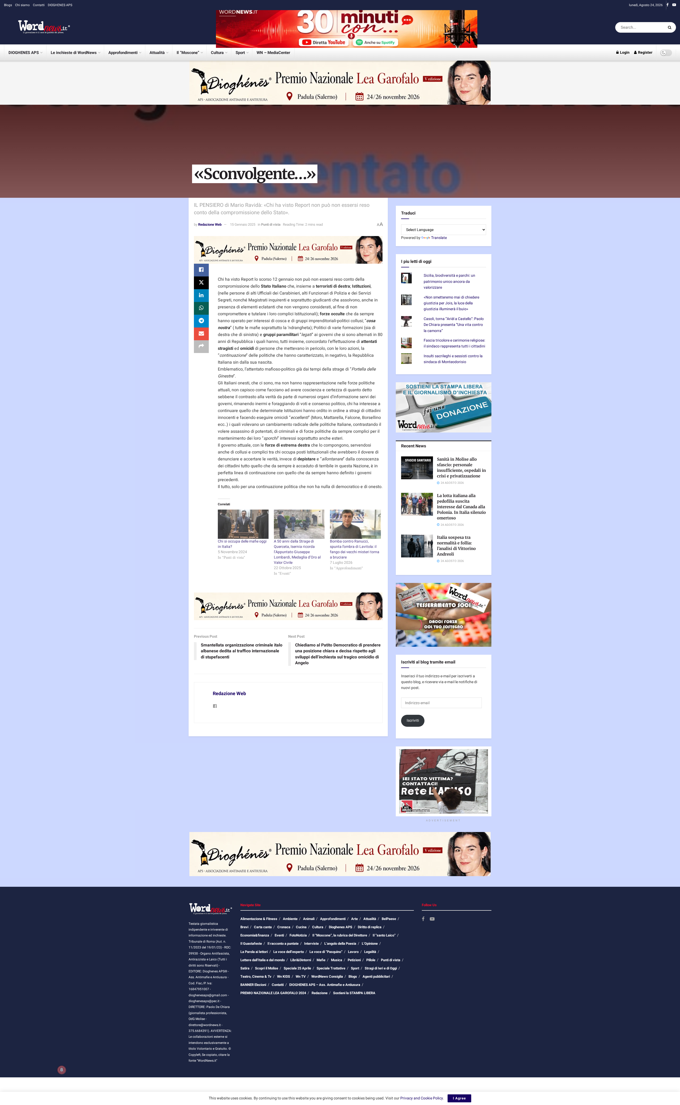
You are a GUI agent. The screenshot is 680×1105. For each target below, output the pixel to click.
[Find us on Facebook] (667, 5)
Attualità (157, 53)
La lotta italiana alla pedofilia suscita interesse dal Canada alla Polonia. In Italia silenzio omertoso (461, 506)
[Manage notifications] (61, 1070)
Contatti (39, 5)
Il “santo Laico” (384, 935)
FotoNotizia (298, 935)
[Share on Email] (201, 333)
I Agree (459, 1098)
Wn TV (301, 976)
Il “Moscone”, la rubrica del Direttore (339, 935)
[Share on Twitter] (201, 282)
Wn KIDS (283, 976)
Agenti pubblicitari (376, 976)
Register (644, 52)
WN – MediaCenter (273, 53)
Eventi (279, 935)
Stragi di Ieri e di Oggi (381, 968)
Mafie (321, 960)
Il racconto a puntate (283, 943)
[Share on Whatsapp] (201, 308)
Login (624, 52)
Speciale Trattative (331, 968)
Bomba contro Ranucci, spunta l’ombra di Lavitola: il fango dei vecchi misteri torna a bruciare (354, 549)
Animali (308, 918)
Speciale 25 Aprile (297, 968)
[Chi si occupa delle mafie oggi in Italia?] (243, 524)
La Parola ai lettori (254, 951)
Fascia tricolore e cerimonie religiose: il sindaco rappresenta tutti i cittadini (454, 343)
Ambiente (290, 918)
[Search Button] (670, 27)
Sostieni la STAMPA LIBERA (354, 992)
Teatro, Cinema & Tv (255, 976)
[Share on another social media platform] (201, 346)
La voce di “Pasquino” (325, 951)
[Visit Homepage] (37, 27)
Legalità (370, 951)
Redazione (320, 992)
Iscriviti (413, 720)
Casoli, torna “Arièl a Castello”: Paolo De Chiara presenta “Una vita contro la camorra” (454, 325)
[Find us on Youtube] (674, 5)
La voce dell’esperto (288, 951)
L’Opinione (370, 943)
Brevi (244, 927)
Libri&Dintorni (300, 960)
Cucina (301, 927)
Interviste (311, 943)
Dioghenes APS (340, 927)
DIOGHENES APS (60, 5)
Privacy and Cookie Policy (421, 1098)
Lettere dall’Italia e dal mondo (262, 960)
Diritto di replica (369, 927)
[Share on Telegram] (201, 321)
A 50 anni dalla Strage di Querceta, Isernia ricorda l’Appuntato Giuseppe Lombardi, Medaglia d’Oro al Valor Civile (297, 552)
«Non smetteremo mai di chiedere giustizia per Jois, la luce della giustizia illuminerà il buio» (451, 303)
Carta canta (263, 927)
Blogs (8, 5)
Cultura (217, 53)
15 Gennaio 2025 (242, 224)
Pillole (370, 960)
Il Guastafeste (251, 943)
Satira (244, 968)
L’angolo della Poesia (340, 943)
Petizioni (354, 960)
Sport (240, 53)
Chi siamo (22, 5)
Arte (354, 918)
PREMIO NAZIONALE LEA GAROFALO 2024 (273, 992)
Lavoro (353, 951)
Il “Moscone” (188, 53)
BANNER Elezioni (253, 984)
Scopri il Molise (266, 968)
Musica (336, 960)
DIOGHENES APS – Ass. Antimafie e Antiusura (324, 984)
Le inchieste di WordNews (74, 53)
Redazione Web (210, 224)
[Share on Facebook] (201, 270)
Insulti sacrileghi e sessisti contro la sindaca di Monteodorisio (453, 359)
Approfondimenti (123, 53)
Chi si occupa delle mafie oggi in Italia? (242, 544)
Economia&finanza (254, 935)
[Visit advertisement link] (346, 27)
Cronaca (283, 927)
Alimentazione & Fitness (258, 918)
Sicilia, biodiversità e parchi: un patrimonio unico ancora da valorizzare (449, 281)
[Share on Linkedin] (201, 295)
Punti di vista (270, 224)
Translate (439, 238)
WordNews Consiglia (327, 976)
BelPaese (389, 918)
